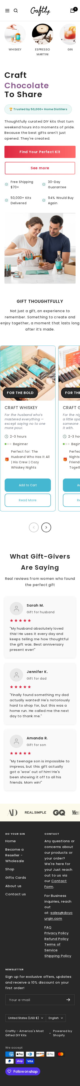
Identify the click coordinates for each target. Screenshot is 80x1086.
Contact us (15, 894)
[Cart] (72, 11)
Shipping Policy (57, 955)
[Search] (16, 11)
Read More (28, 500)
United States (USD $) (23, 1018)
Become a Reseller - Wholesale (14, 855)
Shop (9, 869)
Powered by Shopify (62, 1033)
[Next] (46, 527)
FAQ (47, 927)
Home (10, 841)
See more (40, 168)
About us (13, 886)
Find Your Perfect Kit (40, 151)
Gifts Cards (15, 877)
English (54, 1018)
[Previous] (34, 527)
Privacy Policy (56, 933)
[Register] (68, 999)
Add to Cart (28, 485)
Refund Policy (56, 938)
